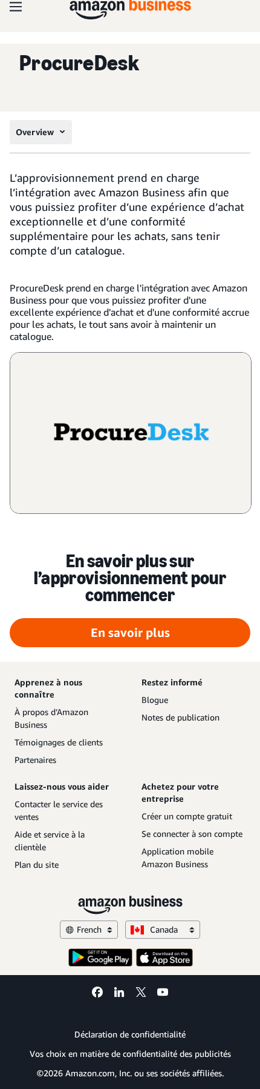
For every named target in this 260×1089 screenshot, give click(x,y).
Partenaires (35, 759)
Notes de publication (180, 717)
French (89, 929)
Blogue (154, 699)
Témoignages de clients (59, 742)
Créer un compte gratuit (186, 816)
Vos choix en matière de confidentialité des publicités (130, 1053)
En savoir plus (130, 632)
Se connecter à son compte (191, 833)
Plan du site (37, 864)
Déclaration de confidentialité (130, 1034)
